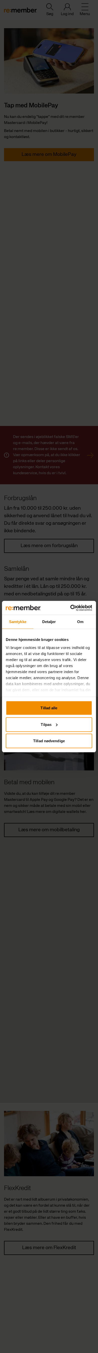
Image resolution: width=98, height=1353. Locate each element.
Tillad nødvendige (49, 741)
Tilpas (46, 724)
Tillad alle (48, 708)
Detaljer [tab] (49, 622)
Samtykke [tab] (17, 622)
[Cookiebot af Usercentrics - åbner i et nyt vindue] (70, 607)
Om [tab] (80, 622)
